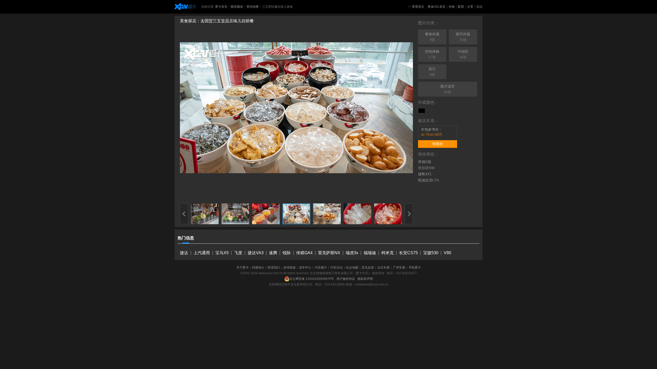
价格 (452, 6)
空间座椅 (432, 54)
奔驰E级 (424, 162)
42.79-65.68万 (431, 135)
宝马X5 (222, 253)
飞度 (238, 253)
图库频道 (237, 6)
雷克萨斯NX (329, 253)
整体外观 (432, 37)
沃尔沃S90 (426, 168)
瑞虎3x (352, 253)
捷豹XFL (425, 174)
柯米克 (387, 253)
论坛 (479, 6)
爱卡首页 (221, 6)
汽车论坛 (336, 267)
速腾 (273, 253)
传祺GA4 (304, 253)
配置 (461, 6)
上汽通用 (202, 253)
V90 (447, 253)
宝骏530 (430, 253)
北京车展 (383, 267)
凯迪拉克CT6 (428, 180)
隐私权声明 (365, 279)
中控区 (463, 54)
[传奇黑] (421, 110)
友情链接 (289, 267)
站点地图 (352, 267)
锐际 (287, 253)
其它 (432, 72)
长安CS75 (408, 253)
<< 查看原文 (416, 6)
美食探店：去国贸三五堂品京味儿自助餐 (217, 21)
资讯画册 (252, 6)
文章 (470, 6)
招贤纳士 (258, 267)
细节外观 (463, 37)
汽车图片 (321, 267)
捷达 (184, 253)
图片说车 (447, 89)
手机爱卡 (415, 267)
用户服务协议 (345, 279)
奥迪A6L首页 (437, 6)
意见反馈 (368, 267)
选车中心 (305, 267)
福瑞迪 (370, 253)
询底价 (437, 144)
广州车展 (399, 267)
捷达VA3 (256, 253)
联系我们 (274, 267)
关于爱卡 (242, 267)
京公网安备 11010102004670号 (311, 279)
